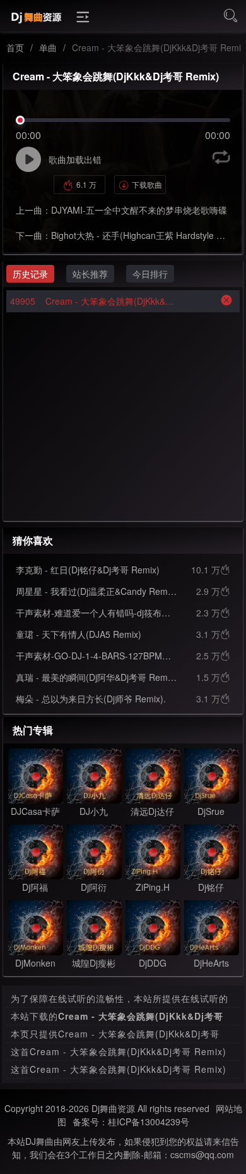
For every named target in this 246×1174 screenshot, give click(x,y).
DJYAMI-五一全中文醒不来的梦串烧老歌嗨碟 (139, 210)
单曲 (48, 47)
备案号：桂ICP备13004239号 (131, 1121)
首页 (15, 47)
